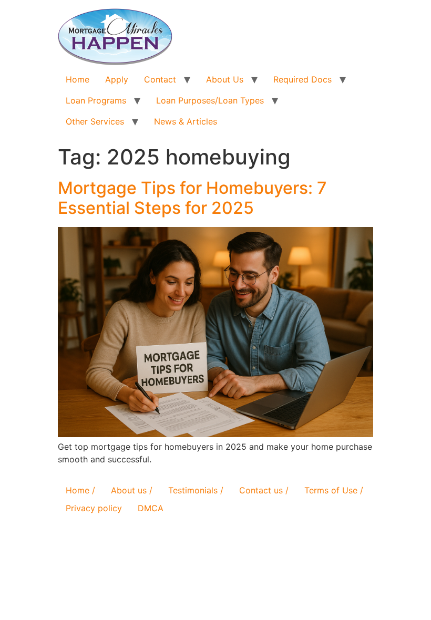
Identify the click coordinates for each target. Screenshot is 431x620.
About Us (224, 79)
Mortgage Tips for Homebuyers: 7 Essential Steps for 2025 (192, 198)
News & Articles (185, 121)
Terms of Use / (333, 490)
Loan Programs (96, 100)
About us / (131, 490)
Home (77, 79)
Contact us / (264, 490)
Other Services (95, 121)
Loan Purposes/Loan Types (210, 100)
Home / (80, 490)
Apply (116, 79)
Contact (160, 79)
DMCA (150, 508)
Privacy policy (94, 508)
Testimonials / (195, 490)
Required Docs (302, 79)
